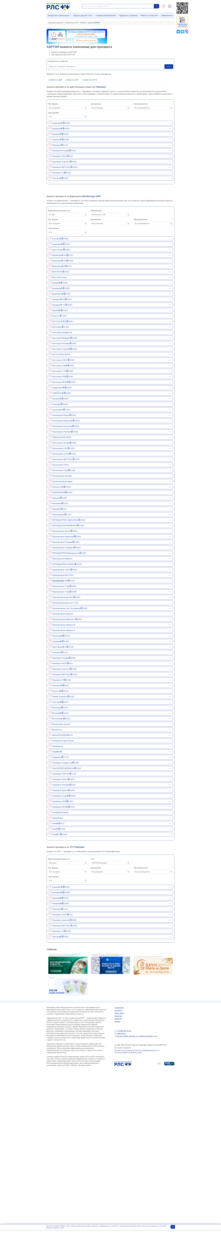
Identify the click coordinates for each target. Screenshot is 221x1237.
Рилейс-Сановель (60, 696)
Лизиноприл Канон (60, 415)
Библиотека (166, 15)
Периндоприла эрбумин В (63, 625)
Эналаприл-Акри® (60, 796)
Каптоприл (57, 327)
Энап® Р (56, 834)
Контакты (118, 1010)
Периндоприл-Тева (61, 592)
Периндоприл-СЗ (60, 580)
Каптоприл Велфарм (61, 338)
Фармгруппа (96, 210)
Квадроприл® (58, 387)
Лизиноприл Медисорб (62, 420)
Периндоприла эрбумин (62, 614)
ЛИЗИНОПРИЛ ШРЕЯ (61, 437)
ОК (173, 1227)
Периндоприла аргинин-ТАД (65, 603)
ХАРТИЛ (83, 23)
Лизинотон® (58, 487)
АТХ (93, 859)
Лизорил (56, 498)
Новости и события (148, 15)
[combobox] (118, 6)
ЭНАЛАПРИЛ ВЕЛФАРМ (63, 768)
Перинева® (57, 636)
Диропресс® (58, 294)
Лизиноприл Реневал (61, 432)
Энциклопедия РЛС (57, 23)
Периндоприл (58, 514)
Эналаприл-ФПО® (60, 807)
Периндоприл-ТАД (61, 586)
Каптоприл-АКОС (60, 360)
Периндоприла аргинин (63, 597)
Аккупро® (57, 238)
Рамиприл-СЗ (58, 172)
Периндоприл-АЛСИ (61, 569)
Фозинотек (57, 729)
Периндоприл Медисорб (63, 536)
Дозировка (96, 104)
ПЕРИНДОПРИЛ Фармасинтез (66, 553)
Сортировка (53, 112)
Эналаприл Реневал (61, 785)
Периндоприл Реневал (62, 542)
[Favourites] (163, 6)
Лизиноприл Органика (62, 426)
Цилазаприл (57, 746)
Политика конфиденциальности (146, 1050)
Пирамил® (57, 139)
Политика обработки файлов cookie (128, 1053)
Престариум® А (59, 647)
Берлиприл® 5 (58, 266)
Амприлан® (57, 123)
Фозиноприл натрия (61, 724)
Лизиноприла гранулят (62, 476)
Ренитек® (57, 691)
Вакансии (118, 1019)
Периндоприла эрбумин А (64, 619)
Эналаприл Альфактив (62, 763)
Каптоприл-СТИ (59, 371)
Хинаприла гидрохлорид (63, 740)
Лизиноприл (57, 409)
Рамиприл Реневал (60, 150)
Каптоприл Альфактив (62, 332)
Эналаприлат (57, 818)
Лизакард (56, 404)
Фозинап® (57, 713)
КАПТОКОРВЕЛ (59, 321)
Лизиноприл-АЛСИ (60, 454)
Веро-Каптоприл (59, 277)
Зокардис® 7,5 (59, 305)
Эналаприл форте (60, 790)
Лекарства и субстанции (58, 15)
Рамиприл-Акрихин (61, 161)
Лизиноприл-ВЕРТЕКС (62, 459)
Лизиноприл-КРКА (60, 465)
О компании (119, 1008)
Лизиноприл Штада (61, 443)
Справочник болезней (105, 15)
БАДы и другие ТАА (82, 15)
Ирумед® (56, 310)
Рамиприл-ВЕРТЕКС (61, 167)
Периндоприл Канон (61, 531)
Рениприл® (57, 685)
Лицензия (118, 1016)
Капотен (56, 316)
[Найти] (156, 6)
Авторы (117, 1021)
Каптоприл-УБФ (59, 376)
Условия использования (124, 1050)
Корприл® (57, 134)
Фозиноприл (58, 718)
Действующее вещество (59, 210)
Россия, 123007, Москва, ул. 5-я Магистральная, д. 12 (137, 1036)
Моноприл (57, 503)
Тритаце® (57, 178)
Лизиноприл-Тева (60, 470)
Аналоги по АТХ (90, 80)
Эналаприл (57, 757)
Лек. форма (53, 104)
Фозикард (56, 707)
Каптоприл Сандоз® (61, 349)
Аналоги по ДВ (55, 80)
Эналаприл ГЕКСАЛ (61, 774)
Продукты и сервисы (128, 15)
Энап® (55, 829)
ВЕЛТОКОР (57, 272)
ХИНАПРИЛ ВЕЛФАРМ (62, 735)
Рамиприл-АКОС (59, 156)
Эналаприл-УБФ (59, 801)
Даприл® (56, 283)
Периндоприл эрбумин (62, 558)
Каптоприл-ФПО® (60, 382)
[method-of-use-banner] (77, 36)
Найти (169, 66)
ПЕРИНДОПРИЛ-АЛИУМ (63, 564)
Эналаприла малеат (60, 812)
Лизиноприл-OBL (60, 448)
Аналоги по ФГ (72, 80)
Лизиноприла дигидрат (62, 481)
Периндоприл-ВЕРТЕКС (63, 575)
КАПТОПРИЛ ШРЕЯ (61, 354)
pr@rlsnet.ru (121, 1033)
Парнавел (56, 509)
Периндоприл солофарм (63, 547)
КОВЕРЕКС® (58, 393)
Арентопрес (57, 249)
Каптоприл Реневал (61, 343)
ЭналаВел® (57, 751)
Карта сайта (119, 1013)
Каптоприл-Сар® (60, 365)
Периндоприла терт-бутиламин (66, 608)
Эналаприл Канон (60, 779)
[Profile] (170, 6)
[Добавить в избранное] (50, 123)
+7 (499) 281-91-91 (124, 1031)
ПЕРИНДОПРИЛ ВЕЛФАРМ (64, 525)
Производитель (141, 104)
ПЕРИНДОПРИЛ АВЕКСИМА (65, 520)
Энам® (55, 823)
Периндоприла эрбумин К (63, 630)
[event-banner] (153, 966)
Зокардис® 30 (58, 299)
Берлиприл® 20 (59, 261)
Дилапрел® (57, 128)
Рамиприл (56, 145)
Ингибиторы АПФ (72, 23)
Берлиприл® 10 (59, 255)
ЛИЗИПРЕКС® (58, 492)
